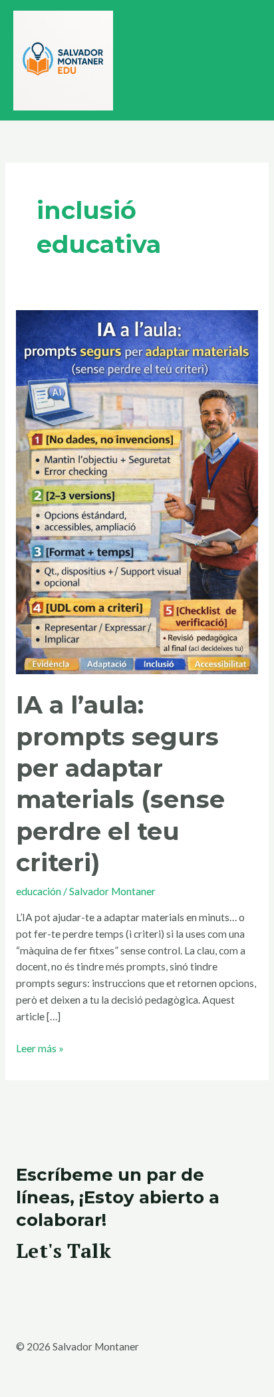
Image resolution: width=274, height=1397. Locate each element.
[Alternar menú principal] (246, 60)
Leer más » (40, 1047)
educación (38, 891)
